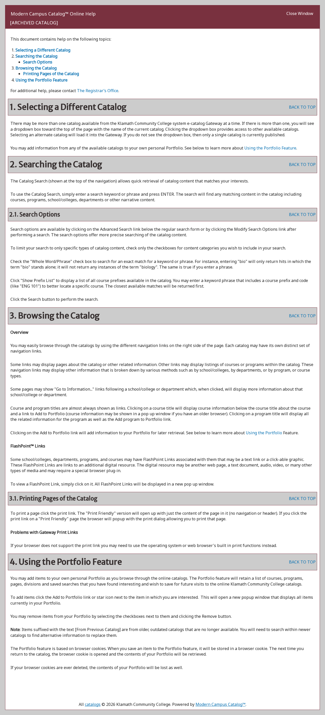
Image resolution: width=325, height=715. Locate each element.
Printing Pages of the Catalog (51, 73)
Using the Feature (41, 80)
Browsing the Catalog (36, 68)
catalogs (93, 704)
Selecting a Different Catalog (42, 50)
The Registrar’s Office (97, 90)
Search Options (37, 62)
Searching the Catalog (36, 56)
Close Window (299, 13)
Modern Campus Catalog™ (221, 704)
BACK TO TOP (302, 107)
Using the (264, 433)
